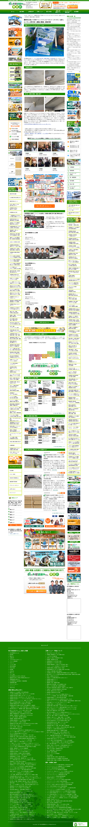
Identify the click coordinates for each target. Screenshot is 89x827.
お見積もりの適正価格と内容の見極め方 (74, 250)
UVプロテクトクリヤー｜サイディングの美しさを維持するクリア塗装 (60, 782)
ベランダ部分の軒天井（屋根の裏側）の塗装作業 (44, 58)
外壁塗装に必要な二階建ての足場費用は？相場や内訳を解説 (58, 760)
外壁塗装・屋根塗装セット (15, 75)
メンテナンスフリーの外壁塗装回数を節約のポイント (74, 280)
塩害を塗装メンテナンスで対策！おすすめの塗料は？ (20, 787)
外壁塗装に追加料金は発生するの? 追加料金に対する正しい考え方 (59, 699)
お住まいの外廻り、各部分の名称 (16, 726)
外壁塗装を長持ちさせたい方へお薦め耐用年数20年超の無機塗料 (59, 807)
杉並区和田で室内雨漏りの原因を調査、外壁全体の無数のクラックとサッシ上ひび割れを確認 (74, 41)
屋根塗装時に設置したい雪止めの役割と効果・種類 (15, 338)
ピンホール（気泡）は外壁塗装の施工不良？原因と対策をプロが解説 (23, 746)
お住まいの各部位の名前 (15, 241)
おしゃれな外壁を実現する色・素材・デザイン (74, 424)
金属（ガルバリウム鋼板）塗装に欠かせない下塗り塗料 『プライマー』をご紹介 (62, 812)
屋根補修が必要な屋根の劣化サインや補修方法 (15, 345)
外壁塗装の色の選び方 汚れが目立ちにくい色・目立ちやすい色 (22, 697)
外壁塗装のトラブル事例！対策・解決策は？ (74, 417)
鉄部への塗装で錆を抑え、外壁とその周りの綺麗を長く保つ (58, 732)
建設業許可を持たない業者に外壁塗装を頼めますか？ (20, 677)
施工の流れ (49, 11)
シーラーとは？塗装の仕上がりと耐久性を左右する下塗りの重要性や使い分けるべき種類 (64, 809)
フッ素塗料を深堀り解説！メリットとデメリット (74, 450)
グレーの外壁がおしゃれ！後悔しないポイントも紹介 (74, 431)
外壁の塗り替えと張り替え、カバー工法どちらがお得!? (20, 725)
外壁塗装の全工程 (13, 212)
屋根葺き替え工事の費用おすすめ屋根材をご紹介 (15, 234)
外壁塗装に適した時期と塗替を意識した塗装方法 (15, 249)
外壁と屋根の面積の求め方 (15, 441)
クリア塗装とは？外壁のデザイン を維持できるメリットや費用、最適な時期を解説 (62, 796)
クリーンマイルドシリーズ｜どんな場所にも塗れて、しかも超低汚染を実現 (61, 787)
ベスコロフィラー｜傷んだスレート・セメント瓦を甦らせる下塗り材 (60, 771)
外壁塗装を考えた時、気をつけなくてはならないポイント (21, 749)
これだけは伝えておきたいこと (16, 659)
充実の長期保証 (13, 666)
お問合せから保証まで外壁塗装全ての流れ (55, 657)
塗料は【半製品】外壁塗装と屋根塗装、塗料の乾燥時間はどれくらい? (23, 763)
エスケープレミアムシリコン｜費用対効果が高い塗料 (57, 774)
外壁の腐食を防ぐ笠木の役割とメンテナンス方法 (15, 331)
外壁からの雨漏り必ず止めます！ (53, 676)
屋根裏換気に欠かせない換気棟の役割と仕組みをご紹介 (20, 786)
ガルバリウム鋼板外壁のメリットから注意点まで (74, 284)
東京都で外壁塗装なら (14, 477)
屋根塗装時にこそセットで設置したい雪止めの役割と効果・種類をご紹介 (61, 727)
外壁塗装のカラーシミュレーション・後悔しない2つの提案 (21, 700)
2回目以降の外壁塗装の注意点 (72, 291)
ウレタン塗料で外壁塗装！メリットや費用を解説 (15, 260)
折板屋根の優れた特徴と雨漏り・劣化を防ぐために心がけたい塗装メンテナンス (62, 705)
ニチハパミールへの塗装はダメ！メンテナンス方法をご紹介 (21, 791)
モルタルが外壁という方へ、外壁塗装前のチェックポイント (58, 814)
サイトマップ (12, 492)
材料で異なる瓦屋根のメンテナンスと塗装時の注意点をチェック (59, 712)
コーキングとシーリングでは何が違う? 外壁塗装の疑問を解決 (21, 766)
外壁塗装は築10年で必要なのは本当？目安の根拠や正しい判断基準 (22, 705)
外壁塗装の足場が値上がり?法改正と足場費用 (74, 324)
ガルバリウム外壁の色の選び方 (73, 287)
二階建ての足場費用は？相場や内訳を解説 (74, 328)
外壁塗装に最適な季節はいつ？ (15, 253)
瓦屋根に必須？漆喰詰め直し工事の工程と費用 (56, 710)
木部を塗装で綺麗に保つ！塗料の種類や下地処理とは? (74, 391)
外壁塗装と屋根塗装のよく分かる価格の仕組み (56, 654)
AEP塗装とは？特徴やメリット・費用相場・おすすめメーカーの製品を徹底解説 (62, 797)
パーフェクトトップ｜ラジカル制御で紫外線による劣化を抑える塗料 (60, 764)
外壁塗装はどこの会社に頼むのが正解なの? (18, 761)
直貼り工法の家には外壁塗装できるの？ (73, 346)
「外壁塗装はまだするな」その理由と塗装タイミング (15, 216)
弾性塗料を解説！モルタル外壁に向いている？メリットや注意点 (22, 815)
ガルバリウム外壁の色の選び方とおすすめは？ (19, 733)
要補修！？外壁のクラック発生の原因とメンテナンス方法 (21, 741)
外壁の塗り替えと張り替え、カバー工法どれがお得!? (74, 272)
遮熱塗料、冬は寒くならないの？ (53, 799)
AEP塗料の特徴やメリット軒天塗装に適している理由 (74, 472)
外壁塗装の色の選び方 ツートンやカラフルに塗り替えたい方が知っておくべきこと (25, 698)
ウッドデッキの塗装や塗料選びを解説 (14, 390)
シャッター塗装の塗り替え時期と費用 (14, 397)
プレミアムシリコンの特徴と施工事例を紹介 (73, 461)
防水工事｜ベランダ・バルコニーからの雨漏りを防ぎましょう (59, 694)
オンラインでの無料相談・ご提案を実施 (74, 224)
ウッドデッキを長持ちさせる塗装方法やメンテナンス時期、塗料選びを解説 (61, 737)
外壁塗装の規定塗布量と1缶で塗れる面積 (74, 376)
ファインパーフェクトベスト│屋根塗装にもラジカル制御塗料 (58, 766)
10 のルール (12, 662)
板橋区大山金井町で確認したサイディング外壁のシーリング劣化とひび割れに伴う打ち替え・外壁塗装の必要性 (54, 497)
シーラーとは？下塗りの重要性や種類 (73, 306)
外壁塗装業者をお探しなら (15, 679)
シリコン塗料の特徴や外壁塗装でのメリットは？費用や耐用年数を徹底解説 (61, 791)
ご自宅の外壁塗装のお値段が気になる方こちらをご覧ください (37, 124)
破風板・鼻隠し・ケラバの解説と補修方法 (15, 316)
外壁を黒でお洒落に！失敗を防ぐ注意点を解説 (74, 435)
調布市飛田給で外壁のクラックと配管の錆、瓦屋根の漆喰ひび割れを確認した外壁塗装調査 (54, 456)
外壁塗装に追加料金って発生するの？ (73, 235)
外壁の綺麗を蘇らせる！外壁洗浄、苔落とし (74, 380)
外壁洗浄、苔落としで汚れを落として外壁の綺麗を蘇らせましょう (59, 745)
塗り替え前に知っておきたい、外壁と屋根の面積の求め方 (21, 769)
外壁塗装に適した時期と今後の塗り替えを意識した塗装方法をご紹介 (23, 736)
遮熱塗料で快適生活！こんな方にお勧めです (55, 777)
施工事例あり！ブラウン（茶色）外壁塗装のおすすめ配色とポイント (23, 812)
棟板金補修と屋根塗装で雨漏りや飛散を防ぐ (15, 405)
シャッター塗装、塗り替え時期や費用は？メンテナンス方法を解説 (59, 740)
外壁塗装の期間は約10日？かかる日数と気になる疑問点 (20, 703)
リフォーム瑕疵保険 (13, 661)
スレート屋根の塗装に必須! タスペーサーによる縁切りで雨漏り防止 (23, 759)
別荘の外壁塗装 (50, 755)
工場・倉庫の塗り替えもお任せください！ (74, 206)
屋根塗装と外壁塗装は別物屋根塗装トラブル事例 (15, 301)
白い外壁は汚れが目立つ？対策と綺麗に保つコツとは (74, 439)
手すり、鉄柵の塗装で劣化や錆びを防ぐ (14, 386)
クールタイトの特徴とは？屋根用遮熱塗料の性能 (74, 465)
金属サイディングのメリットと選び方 (14, 360)
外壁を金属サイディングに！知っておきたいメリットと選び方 (59, 702)
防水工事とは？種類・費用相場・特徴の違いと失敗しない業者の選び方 (23, 781)
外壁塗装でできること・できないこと (15, 297)
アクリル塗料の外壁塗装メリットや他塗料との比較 (15, 257)
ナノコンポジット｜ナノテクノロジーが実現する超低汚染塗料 (59, 779)
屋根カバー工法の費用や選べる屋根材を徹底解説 (15, 238)
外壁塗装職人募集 (13, 682)
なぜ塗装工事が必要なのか (15, 197)
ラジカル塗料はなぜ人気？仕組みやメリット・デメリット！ (21, 817)
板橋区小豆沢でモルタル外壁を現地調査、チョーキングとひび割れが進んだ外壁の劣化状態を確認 (54, 476)
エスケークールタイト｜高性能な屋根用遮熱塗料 (56, 776)
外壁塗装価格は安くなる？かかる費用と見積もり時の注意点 (58, 669)
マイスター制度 (13, 664)
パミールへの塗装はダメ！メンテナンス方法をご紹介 (74, 394)
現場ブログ (30, 15)
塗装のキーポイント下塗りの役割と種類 (73, 298)
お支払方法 (12, 671)
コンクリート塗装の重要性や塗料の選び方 (14, 401)
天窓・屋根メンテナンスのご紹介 (14, 327)
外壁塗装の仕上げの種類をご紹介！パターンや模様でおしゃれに (22, 819)
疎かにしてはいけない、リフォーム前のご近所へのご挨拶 (21, 710)
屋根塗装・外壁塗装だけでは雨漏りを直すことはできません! (21, 715)
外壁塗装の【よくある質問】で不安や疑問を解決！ (19, 692)
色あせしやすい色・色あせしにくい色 (74, 151)
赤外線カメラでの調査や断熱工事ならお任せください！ (57, 677)
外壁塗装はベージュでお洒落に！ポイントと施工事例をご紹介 (21, 810)
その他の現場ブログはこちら (58, 513)
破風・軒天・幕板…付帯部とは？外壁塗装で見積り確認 (57, 715)
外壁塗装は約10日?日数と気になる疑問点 (73, 258)
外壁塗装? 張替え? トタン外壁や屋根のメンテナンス (57, 704)
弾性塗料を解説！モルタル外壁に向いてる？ (74, 454)
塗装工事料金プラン (58, 11)
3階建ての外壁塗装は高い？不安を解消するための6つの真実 (21, 713)
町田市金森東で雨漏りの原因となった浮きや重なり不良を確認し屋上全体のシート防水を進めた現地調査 (74, 46)
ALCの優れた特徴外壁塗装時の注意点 (14, 438)
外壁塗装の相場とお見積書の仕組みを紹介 (74, 243)
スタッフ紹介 (12, 474)
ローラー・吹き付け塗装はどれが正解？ (73, 372)
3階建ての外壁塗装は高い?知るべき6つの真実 (74, 269)
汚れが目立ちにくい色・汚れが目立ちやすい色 (75, 146)
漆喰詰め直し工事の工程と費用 (73, 365)
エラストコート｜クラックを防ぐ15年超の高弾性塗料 (57, 781)
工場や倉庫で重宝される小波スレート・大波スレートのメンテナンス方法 (24, 776)
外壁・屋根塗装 (38, 133)
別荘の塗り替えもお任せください (74, 213)
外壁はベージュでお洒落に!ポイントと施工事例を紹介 (74, 443)
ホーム (12, 11)
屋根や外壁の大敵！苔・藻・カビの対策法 (73, 383)
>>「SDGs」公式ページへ (13, 533)
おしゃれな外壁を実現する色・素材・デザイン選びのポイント (21, 802)
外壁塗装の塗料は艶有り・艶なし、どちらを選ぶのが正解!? (58, 804)
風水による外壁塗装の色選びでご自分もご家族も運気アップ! (21, 702)
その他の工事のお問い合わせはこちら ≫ (44, 206)
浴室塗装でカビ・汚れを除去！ (14, 394)
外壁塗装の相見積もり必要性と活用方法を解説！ (74, 239)
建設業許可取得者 (13, 481)
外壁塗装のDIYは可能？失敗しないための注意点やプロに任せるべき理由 (24, 723)
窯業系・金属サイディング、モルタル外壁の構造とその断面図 (21, 771)
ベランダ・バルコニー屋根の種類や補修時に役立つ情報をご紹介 (22, 779)
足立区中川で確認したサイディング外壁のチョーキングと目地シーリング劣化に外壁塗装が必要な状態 (74, 58)
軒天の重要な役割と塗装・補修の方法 (14, 320)
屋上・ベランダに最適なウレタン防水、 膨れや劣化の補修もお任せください (24, 784)
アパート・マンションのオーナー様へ (74, 210)
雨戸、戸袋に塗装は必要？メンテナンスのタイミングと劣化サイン (59, 743)
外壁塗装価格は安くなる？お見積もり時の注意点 (15, 227)
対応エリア (12, 672)
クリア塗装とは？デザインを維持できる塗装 (15, 268)
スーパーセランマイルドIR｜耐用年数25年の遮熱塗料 (57, 769)
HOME (25, 15)
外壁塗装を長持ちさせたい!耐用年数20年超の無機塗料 (74, 309)
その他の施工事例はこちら (59, 413)
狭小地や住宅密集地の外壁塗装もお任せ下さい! (15, 357)
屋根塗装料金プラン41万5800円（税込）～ (55, 662)
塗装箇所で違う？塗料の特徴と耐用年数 (73, 295)
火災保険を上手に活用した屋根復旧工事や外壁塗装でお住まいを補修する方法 (61, 672)
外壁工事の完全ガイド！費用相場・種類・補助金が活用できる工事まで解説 (24, 708)
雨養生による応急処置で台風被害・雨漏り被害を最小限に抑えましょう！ (24, 796)
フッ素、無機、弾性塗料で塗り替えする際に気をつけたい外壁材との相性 (24, 774)
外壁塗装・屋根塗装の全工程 (52, 659)
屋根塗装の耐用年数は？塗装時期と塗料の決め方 (74, 420)
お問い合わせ (12, 489)
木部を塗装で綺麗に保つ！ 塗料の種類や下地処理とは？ (20, 789)
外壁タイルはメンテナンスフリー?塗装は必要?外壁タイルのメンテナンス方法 (61, 707)
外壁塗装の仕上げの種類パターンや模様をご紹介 (74, 457)
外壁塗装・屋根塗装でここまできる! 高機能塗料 (19, 748)
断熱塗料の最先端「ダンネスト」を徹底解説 (74, 402)
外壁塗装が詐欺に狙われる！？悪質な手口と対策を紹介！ (21, 754)
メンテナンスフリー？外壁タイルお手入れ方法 (74, 358)
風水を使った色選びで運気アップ (74, 142)
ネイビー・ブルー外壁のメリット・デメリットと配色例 (20, 804)
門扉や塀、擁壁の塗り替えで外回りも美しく (55, 690)
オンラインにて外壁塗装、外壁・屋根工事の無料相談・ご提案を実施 (60, 695)
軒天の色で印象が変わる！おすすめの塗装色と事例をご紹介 (58, 720)
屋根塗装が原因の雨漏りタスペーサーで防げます (15, 353)
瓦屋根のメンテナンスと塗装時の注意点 (15, 371)
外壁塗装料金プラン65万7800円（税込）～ (55, 661)
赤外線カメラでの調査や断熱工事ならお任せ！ (15, 223)
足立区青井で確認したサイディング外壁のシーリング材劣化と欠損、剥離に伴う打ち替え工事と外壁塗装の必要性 (74, 36)
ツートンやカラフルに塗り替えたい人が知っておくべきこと (75, 155)
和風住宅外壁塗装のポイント (73, 361)
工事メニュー (40, 11)
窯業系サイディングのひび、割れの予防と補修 (74, 343)
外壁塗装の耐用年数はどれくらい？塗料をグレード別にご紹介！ (22, 735)
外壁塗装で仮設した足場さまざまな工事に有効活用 (74, 321)
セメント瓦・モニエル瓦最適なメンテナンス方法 (15, 375)
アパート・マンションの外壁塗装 (53, 753)
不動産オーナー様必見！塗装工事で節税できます (74, 317)
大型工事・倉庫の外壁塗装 (52, 751)
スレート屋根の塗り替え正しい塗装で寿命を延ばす (15, 349)
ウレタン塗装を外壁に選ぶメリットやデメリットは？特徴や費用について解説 (61, 794)
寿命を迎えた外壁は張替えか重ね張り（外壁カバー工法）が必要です (60, 687)
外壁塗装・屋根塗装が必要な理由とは (17, 718)
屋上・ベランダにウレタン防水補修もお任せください (15, 419)
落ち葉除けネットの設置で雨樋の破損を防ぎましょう (57, 728)
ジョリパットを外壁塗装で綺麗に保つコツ (74, 369)
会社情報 (11, 669)
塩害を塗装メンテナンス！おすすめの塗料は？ (15, 427)
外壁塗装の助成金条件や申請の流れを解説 (74, 232)
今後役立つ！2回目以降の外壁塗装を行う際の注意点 (57, 689)
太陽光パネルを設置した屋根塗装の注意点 (74, 387)
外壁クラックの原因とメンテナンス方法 (14, 279)
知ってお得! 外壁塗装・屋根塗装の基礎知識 (18, 716)
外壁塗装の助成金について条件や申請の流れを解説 (56, 697)
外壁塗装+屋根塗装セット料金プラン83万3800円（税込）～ (58, 664)
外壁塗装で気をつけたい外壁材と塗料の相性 (15, 449)
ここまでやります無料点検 (67, 11)
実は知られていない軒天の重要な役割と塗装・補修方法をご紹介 (59, 718)
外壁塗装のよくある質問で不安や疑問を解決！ (74, 228)
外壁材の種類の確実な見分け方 (72, 276)
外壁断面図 (12, 445)
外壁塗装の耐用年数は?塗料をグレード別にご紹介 (15, 246)
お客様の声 (31, 11)
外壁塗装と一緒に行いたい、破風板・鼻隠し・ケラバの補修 (58, 717)
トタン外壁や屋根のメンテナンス (14, 364)
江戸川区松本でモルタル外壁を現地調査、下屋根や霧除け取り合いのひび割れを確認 (74, 68)
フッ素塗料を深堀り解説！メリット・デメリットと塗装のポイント (22, 814)
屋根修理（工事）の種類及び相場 (14, 231)
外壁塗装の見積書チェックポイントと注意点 (74, 247)
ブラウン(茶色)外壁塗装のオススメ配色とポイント (74, 446)
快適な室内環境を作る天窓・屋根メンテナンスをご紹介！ (58, 722)
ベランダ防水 (45, 133)
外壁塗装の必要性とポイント (52, 679)
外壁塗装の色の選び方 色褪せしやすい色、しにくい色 (20, 695)
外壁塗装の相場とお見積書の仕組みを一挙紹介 (56, 667)
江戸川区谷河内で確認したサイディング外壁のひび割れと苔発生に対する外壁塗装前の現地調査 (74, 63)
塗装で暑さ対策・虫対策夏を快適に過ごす (15, 271)
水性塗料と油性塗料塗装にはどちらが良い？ (74, 354)
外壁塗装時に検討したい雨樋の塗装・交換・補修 (15, 334)
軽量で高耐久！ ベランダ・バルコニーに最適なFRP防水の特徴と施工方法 (24, 782)
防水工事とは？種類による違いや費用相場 (15, 412)
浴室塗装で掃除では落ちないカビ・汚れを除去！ (56, 738)
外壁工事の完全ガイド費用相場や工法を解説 (14, 220)
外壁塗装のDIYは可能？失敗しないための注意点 (74, 335)
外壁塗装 (27, 133)
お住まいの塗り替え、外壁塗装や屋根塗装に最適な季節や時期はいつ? (23, 738)
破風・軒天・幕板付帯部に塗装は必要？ (14, 312)
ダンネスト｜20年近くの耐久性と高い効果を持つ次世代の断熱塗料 (59, 784)
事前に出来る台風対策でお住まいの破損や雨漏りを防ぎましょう (22, 794)
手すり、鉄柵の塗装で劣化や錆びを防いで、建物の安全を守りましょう (60, 735)
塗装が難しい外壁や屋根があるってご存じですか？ (74, 339)
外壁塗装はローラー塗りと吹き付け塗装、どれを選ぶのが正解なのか (23, 764)
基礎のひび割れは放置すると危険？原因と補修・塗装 (20, 797)
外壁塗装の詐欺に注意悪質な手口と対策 (73, 254)
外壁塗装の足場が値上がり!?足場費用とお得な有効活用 (57, 758)
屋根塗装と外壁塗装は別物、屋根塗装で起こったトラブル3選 (21, 758)
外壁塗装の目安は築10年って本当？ (13, 209)
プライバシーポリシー (14, 485)
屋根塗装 (32, 133)
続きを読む (54, 469)
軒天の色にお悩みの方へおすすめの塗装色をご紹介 (15, 323)
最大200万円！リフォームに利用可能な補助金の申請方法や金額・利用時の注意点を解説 (63, 674)
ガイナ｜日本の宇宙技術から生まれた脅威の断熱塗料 (57, 786)
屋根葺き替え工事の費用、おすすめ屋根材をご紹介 (56, 684)
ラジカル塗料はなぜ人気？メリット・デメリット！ (74, 468)
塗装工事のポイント (14, 201)
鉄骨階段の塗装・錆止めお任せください (15, 382)
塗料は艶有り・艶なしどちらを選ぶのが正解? (73, 350)
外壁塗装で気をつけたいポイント (15, 305)
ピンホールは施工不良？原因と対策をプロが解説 (15, 290)
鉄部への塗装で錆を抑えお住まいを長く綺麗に (15, 379)
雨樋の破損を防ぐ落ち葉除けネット (13, 342)
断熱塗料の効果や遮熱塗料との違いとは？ (74, 398)
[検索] (80, 72)
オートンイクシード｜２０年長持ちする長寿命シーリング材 (58, 789)
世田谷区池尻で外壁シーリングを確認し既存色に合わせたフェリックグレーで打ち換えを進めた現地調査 (74, 30)
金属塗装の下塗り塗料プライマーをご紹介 (73, 302)
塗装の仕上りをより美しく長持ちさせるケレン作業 (15, 294)
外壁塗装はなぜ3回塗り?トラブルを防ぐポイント (15, 308)
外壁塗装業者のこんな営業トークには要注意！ (74, 332)
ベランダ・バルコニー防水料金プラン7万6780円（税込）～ (58, 666)
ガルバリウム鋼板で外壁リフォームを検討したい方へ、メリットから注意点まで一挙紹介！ (27, 731)
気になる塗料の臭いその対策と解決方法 (73, 265)
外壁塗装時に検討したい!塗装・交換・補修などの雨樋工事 (58, 725)
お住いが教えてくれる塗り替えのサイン (14, 205)
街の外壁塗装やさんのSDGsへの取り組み (17, 676)
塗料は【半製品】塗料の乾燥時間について (15, 431)
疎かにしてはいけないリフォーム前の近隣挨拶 (74, 261)
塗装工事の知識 (13, 193)
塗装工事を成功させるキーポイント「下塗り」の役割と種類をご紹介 (60, 810)
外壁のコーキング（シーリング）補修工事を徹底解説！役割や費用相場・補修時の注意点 (64, 700)
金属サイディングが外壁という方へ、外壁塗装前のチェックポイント (60, 817)
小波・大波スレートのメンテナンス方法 (14, 453)
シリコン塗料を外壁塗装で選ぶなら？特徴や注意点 (15, 264)
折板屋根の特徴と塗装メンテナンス (13, 368)
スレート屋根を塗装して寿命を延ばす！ (54, 750)
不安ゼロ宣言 (12, 667)
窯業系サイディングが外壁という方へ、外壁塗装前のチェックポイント (60, 815)
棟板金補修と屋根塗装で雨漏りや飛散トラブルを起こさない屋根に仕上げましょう (25, 777)
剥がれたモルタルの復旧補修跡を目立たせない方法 (15, 286)
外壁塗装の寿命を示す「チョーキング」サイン (15, 275)
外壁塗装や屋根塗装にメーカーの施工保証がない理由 (74, 313)
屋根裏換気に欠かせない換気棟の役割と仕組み (15, 423)
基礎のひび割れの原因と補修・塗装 (72, 413)
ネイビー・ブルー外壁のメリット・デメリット (74, 428)
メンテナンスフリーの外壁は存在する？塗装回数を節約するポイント (23, 730)
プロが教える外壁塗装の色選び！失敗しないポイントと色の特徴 (22, 693)
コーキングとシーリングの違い (15, 434)
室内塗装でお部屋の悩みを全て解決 (53, 692)
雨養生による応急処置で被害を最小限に (74, 409)
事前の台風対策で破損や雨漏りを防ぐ (73, 406)
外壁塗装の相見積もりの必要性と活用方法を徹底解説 (20, 753)
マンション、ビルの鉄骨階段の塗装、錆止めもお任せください (59, 733)
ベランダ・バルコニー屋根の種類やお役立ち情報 (15, 408)
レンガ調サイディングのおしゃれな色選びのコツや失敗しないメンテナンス (24, 743)
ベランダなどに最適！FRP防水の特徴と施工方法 (15, 416)
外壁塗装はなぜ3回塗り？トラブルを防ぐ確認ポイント (20, 751)
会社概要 (76, 11)
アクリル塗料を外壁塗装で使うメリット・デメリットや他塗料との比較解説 (61, 792)
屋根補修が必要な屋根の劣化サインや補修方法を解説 (57, 730)
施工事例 (22, 11)
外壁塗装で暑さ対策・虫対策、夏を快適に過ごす (56, 756)
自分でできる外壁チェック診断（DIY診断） (18, 721)
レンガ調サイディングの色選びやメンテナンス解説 (15, 283)
